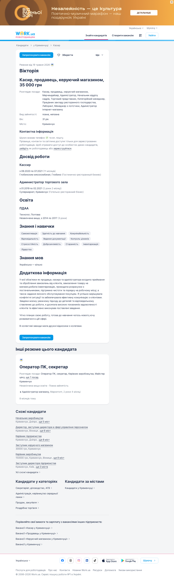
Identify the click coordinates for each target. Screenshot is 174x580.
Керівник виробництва (28, 454)
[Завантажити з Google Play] (129, 560)
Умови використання (130, 570)
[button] (140, 35)
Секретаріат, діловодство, (33, 488)
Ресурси (97, 570)
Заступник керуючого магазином (34, 445)
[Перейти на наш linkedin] (87, 560)
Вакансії (28, 544)
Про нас (52, 570)
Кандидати (79, 488)
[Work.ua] (25, 35)
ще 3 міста (42, 466)
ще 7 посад (32, 377)
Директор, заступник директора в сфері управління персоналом (52, 427)
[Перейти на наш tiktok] (95, 560)
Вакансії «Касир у (33, 528)
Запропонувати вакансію (36, 55)
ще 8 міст (44, 439)
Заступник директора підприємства (36, 463)
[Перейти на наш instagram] (79, 560)
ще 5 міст (44, 421)
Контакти (65, 570)
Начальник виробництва (29, 418)
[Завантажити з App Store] (109, 560)
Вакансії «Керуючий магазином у (42, 539)
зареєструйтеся (62, 148)
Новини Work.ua (81, 570)
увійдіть (23, 148)
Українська (22, 560)
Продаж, (26, 502)
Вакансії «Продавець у (36, 533)
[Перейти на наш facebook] (62, 560)
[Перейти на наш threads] (70, 560)
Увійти (152, 35)
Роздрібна (26, 508)
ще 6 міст (45, 430)
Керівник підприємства (29, 436)
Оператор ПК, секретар (43, 366)
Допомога (110, 570)
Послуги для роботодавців (31, 570)
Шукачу (151, 28)
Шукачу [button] (147, 560)
